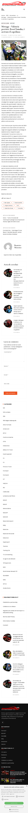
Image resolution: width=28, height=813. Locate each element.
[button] (14, 809)
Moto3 (5, 504)
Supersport (6, 542)
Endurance (6, 446)
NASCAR (5, 517)
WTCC (5, 584)
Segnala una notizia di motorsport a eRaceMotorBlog (13, 611)
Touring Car (6, 550)
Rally (4, 525)
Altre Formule (7, 425)
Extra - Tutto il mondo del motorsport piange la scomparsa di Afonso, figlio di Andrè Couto (13, 220)
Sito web (6, 384)
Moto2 (5, 500)
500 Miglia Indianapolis (9, 420)
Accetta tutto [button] (14, 803)
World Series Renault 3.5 (10, 571)
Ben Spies (7, 202)
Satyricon (6, 538)
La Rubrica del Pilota (9, 496)
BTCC (4, 433)
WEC (4, 567)
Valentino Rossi (9, 208)
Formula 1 (6, 471)
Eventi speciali (7, 454)
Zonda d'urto (7, 588)
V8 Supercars (7, 563)
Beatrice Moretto (8, 37)
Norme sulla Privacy (9, 617)
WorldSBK (6, 575)
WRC (4, 580)
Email (6, 375)
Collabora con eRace (9, 606)
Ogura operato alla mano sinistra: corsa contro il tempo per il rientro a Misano (19, 309)
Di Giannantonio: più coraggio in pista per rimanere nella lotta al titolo (18, 295)
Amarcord (6, 429)
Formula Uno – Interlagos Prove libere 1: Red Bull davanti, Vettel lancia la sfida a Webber (12, 232)
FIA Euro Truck (7, 467)
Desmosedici (18, 202)
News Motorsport (8, 521)
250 (4, 416)
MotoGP (12, 23)
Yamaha (20, 208)
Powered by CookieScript (14, 811)
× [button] (26, 786)
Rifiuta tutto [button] (14, 806)
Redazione (4, 755)
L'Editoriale (6, 492)
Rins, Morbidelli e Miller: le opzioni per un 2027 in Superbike (19, 653)
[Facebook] (2, 722)
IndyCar (5, 483)
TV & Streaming (7, 554)
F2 (3, 458)
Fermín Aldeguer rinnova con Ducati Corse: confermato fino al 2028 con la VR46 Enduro (18, 667)
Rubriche (5, 529)
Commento (8, 352)
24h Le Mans (6, 412)
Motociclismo (5, 23)
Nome (6, 366)
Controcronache (8, 437)
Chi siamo (4, 752)
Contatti (5, 625)
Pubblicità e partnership (10, 602)
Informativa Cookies (9, 621)
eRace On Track (8, 450)
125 (4, 408)
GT (4, 479)
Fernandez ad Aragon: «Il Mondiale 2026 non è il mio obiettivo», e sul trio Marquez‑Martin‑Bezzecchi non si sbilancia (19, 277)
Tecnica (5, 546)
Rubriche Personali (8, 534)
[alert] (14, 799)
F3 (3, 462)
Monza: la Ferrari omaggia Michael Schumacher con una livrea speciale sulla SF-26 (18, 638)
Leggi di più (11, 794)
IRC (4, 487)
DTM (4, 441)
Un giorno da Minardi (9, 559)
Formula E (6, 475)
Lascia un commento (20, 37)
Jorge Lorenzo (9, 205)
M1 (18, 205)
